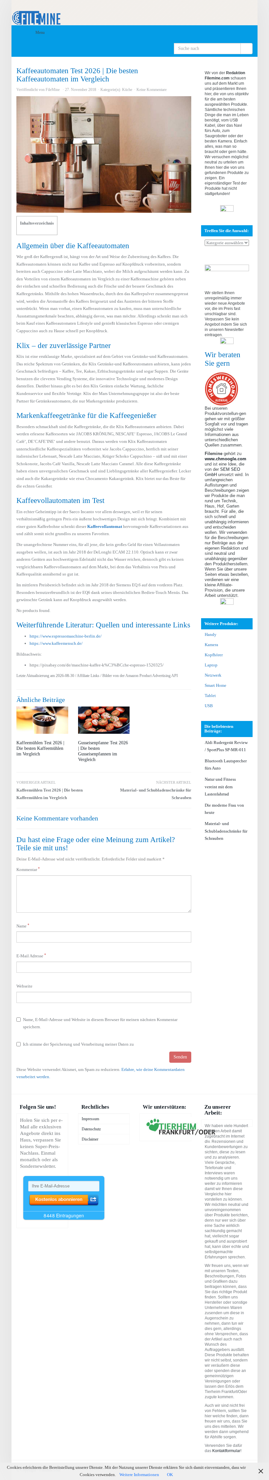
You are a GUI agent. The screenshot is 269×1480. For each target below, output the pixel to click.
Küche (127, 89)
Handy (211, 634)
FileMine (53, 89)
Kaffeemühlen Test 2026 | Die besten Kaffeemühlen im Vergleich (40, 748)
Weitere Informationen (139, 1474)
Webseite (24, 986)
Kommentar (28, 869)
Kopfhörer (214, 654)
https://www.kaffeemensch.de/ (56, 643)
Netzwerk (213, 675)
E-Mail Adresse (31, 955)
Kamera (211, 644)
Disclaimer (90, 1139)
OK (170, 1474)
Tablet (210, 695)
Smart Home (215, 685)
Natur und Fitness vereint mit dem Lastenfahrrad (220, 786)
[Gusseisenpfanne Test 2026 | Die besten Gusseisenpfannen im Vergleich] (104, 720)
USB (209, 705)
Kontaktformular (226, 1450)
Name (22, 925)
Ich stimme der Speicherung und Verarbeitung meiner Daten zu (78, 1044)
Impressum (90, 1119)
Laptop (211, 665)
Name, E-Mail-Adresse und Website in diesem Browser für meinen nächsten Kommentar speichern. (100, 1023)
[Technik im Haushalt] (134, 12)
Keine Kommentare (151, 89)
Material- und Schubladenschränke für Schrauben (155, 790)
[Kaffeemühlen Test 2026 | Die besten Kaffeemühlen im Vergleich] (42, 720)
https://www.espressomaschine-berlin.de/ (66, 636)
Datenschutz (91, 1129)
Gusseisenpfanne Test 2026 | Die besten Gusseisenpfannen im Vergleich (103, 751)
